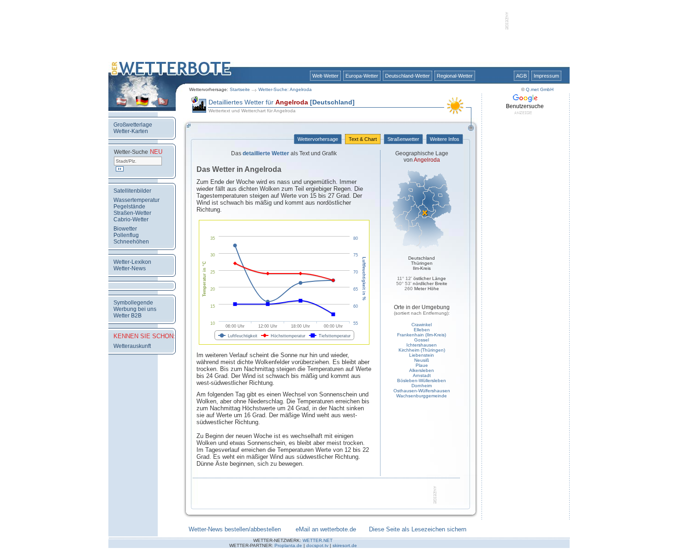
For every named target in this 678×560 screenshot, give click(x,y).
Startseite (240, 89)
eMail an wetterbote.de (326, 529)
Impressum (546, 76)
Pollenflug (126, 235)
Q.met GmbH (539, 89)
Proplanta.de (288, 545)
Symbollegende (133, 302)
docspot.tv (317, 545)
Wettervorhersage (317, 139)
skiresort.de (345, 545)
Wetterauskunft (132, 346)
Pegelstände (129, 206)
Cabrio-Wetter (131, 219)
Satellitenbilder (132, 191)
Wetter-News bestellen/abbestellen (235, 529)
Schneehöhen (131, 241)
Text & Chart (362, 139)
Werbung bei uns (134, 309)
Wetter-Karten (130, 131)
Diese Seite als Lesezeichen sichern (417, 529)
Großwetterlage (132, 125)
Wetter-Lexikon (132, 262)
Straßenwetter (403, 139)
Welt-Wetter (325, 76)
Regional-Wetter (455, 76)
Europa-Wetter (361, 76)
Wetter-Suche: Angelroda (285, 89)
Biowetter (125, 228)
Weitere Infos (444, 139)
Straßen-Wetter (132, 213)
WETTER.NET (318, 540)
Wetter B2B (127, 315)
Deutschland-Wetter (407, 76)
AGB (521, 76)
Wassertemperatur (136, 200)
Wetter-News (129, 268)
